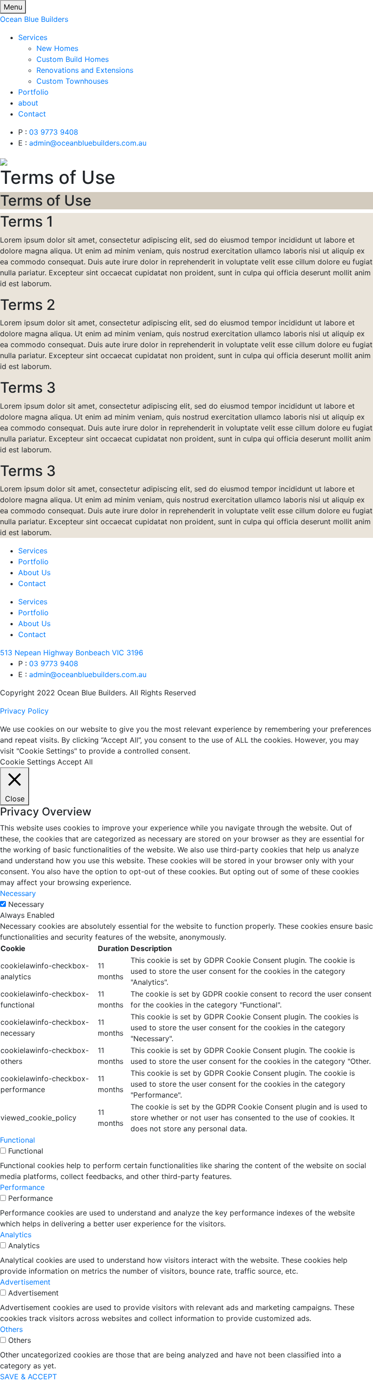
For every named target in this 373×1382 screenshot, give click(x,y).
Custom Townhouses (72, 81)
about (28, 102)
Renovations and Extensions (84, 70)
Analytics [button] (15, 1234)
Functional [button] (17, 1139)
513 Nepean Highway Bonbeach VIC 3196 (71, 652)
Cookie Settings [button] (27, 761)
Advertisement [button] (25, 1281)
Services (32, 37)
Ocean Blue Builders (34, 19)
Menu (13, 6)
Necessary (26, 904)
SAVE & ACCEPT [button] (28, 1376)
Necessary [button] (18, 893)
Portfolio (33, 91)
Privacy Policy (24, 710)
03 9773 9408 (53, 132)
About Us (34, 623)
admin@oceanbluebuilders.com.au (87, 142)
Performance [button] (22, 1187)
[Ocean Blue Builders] (3, 161)
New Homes (57, 48)
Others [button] (11, 1329)
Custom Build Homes (72, 59)
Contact (32, 113)
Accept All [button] (75, 761)
